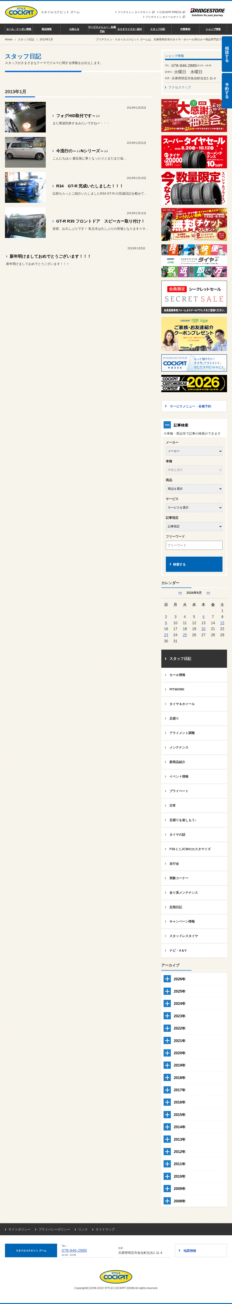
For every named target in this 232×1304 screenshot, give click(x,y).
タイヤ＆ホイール (182, 704)
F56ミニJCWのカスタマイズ (190, 849)
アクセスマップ (180, 87)
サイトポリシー (19, 1229)
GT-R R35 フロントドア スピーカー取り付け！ (100, 221)
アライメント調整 (182, 733)
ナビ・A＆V (177, 950)
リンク (83, 1229)
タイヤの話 (177, 834)
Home (8, 39)
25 (185, 635)
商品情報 (47, 29)
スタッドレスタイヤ (183, 936)
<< (180, 593)
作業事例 (185, 29)
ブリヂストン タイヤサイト (134, 12)
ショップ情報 (213, 29)
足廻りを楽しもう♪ (182, 820)
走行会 (174, 863)
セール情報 (177, 675)
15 (222, 623)
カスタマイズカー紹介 (129, 29)
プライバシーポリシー (54, 1229)
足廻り (174, 718)
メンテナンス (178, 747)
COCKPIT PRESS (170, 12)
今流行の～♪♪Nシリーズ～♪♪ (82, 151)
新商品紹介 (177, 762)
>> (208, 593)
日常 (172, 805)
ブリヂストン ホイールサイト (163, 17)
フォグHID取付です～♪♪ (78, 115)
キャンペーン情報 (182, 921)
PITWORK (176, 689)
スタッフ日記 (157, 29)
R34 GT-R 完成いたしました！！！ (89, 186)
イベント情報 (178, 776)
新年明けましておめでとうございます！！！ (50, 256)
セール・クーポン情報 (18, 29)
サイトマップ (105, 1229)
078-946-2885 (74, 1250)
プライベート (178, 791)
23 (166, 635)
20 (203, 629)
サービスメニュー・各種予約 (102, 29)
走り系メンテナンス (183, 892)
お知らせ (74, 29)
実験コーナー (178, 878)
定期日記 (175, 907)
